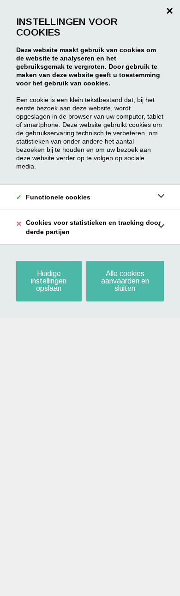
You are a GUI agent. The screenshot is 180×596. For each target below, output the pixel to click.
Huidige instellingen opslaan (48, 281)
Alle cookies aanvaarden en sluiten (125, 281)
